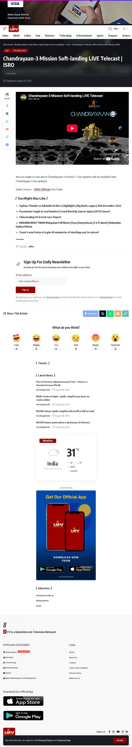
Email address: (24, 275)
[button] (120, 740)
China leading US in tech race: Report (40, 217)
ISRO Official (42, 189)
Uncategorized (43, 389)
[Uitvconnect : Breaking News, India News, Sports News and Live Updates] (14, 28)
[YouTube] (118, 732)
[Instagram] (123, 732)
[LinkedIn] (127, 732)
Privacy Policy (45, 740)
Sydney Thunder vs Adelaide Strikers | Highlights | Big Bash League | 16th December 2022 (70, 205)
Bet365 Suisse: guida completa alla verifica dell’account (65, 411)
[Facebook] (109, 732)
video (31, 246)
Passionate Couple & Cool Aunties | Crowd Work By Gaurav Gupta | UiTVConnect (64, 211)
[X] (113, 732)
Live (7, 51)
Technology (19, 51)
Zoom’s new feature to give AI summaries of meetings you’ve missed (59, 232)
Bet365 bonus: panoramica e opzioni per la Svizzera (63, 422)
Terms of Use (64, 740)
